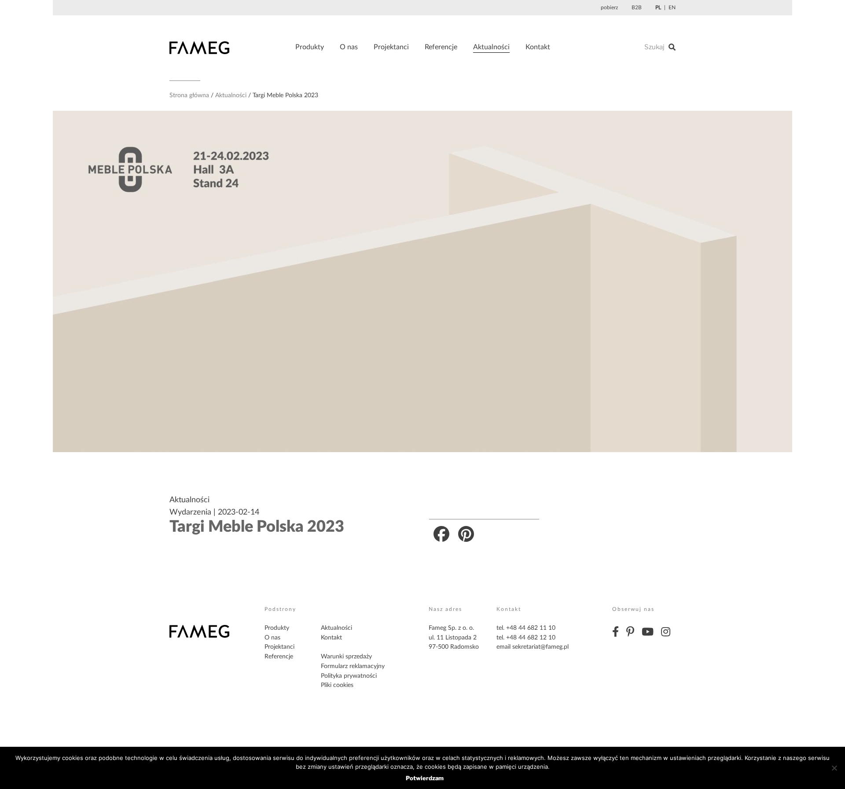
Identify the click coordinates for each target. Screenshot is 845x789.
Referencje (441, 47)
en (672, 7)
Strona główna (189, 95)
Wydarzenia (190, 512)
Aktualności (491, 47)
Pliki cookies (337, 685)
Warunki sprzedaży (346, 657)
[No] (834, 767)
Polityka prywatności (349, 676)
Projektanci (391, 47)
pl (658, 7)
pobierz (609, 7)
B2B (637, 7)
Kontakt (537, 47)
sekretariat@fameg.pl (540, 647)
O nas (349, 47)
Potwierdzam (425, 778)
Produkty (309, 47)
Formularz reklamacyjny (353, 666)
